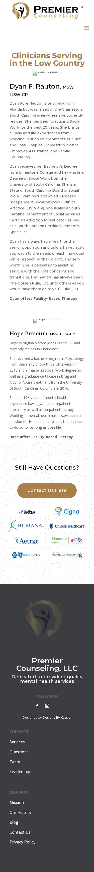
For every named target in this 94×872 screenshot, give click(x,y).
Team (15, 762)
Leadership (20, 771)
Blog (14, 822)
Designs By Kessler (57, 717)
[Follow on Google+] (57, 706)
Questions (19, 752)
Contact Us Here (47, 490)
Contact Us (20, 832)
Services (17, 742)
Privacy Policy (22, 842)
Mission (17, 802)
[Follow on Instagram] (47, 706)
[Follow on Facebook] (37, 706)
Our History (20, 812)
